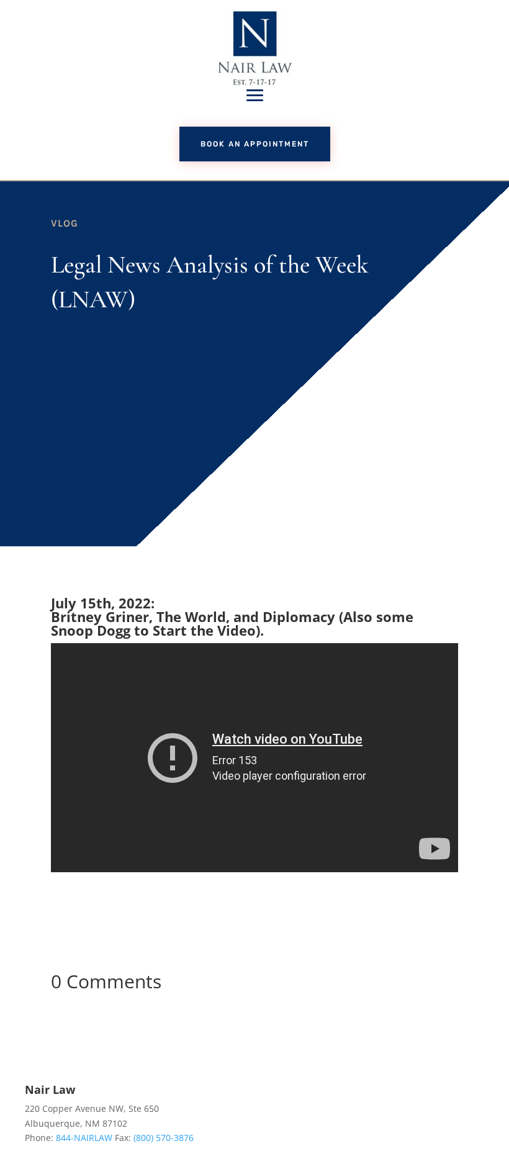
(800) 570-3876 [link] (163, 1138)
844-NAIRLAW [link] (84, 1138)
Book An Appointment (254, 144)
